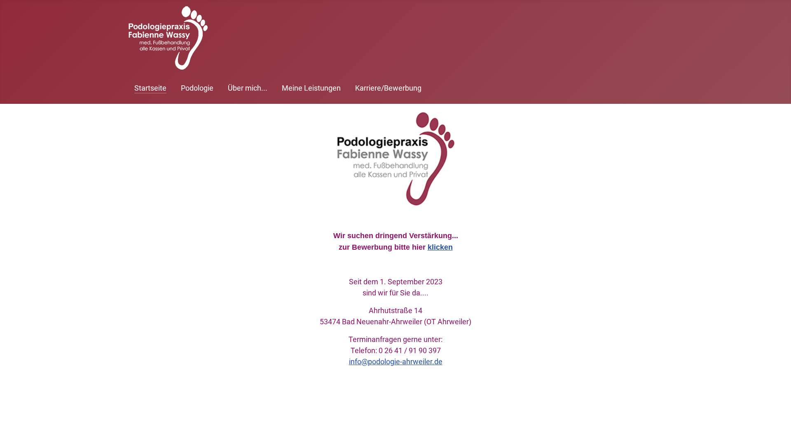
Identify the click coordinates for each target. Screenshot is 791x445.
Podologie (197, 88)
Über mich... (247, 88)
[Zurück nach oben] (776, 429)
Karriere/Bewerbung (388, 88)
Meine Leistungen (311, 88)
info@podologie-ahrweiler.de (395, 361)
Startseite (150, 88)
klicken (440, 247)
